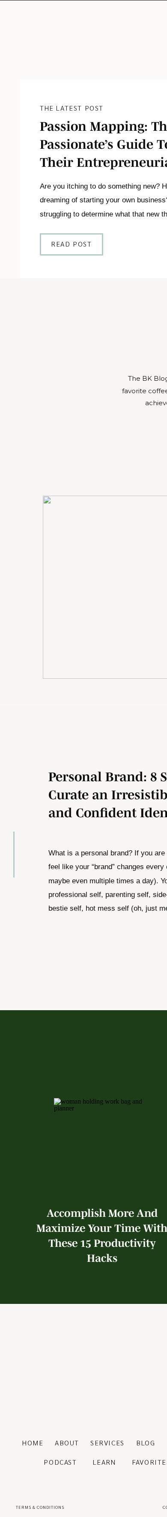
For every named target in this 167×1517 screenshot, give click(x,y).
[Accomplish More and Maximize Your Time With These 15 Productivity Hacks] (102, 1146)
